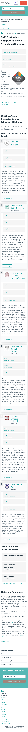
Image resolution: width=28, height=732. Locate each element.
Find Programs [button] (23, 3)
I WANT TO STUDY (7, 673)
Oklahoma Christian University (15, 418)
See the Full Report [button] (8, 540)
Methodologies (4, 706)
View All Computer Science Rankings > (11, 583)
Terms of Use (4, 718)
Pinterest (4, 713)
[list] (14, 26)
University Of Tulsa (16, 486)
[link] (14, 26)
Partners (3, 709)
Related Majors (5, 28)
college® (4, 694)
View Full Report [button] (7, 198)
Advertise (3, 707)
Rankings (4, 26)
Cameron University (15, 142)
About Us (3, 697)
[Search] (16, 3)
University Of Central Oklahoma (16, 349)
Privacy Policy (5, 719)
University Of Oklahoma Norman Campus (18, 275)
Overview (3, 24)
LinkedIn (3, 716)
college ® (7, 3)
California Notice (5, 721)
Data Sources (4, 704)
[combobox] (16, 3)
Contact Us (3, 701)
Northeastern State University (17, 206)
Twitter (3, 711)
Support (3, 702)
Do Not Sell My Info (6, 723)
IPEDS (11, 622)
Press (2, 699)
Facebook (4, 714)
